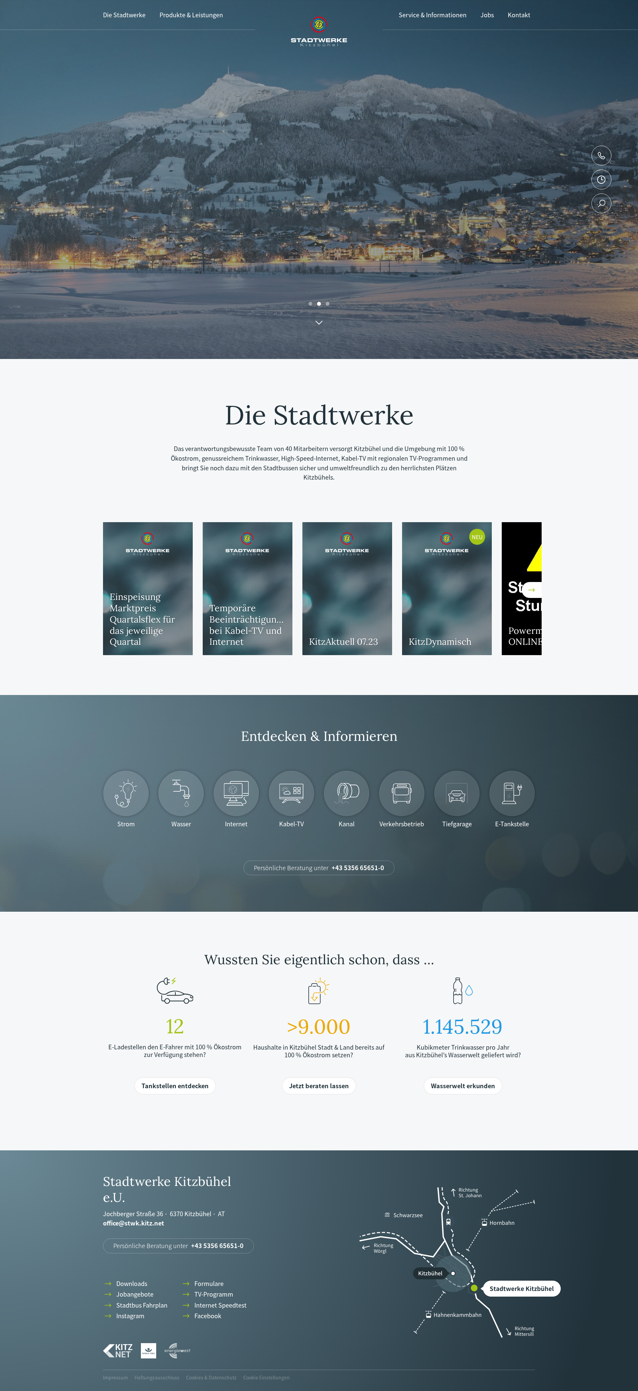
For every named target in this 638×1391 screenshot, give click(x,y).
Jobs (487, 14)
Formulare (202, 1284)
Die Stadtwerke (124, 14)
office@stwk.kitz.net (133, 1223)
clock (601, 179)
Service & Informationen (433, 14)
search (601, 203)
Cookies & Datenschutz (211, 1377)
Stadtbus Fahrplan (135, 1305)
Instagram (124, 1316)
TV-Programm (207, 1294)
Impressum (115, 1377)
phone (601, 156)
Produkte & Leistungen (191, 14)
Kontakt (519, 14)
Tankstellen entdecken (175, 1085)
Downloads (125, 1284)
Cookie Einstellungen (266, 1377)
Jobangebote (128, 1294)
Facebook (201, 1316)
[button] (113, 590)
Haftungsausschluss (157, 1377)
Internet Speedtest (214, 1305)
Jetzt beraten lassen (319, 1085)
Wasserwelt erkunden (463, 1085)
